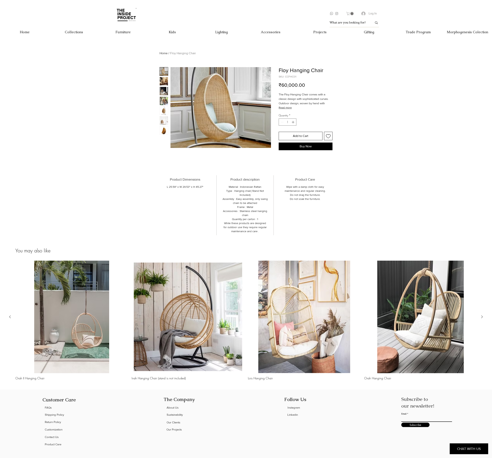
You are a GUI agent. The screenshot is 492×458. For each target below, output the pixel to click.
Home (164, 53)
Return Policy (53, 422)
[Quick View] (71, 317)
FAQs (48, 407)
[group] (246, 320)
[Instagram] (337, 13)
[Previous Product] (10, 317)
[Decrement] (281, 122)
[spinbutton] (287, 122)
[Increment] (293, 122)
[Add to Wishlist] (328, 136)
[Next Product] (482, 317)
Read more (285, 107)
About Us (173, 407)
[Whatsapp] (331, 13)
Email (403, 413)
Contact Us (52, 437)
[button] (350, 13)
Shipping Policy (54, 414)
